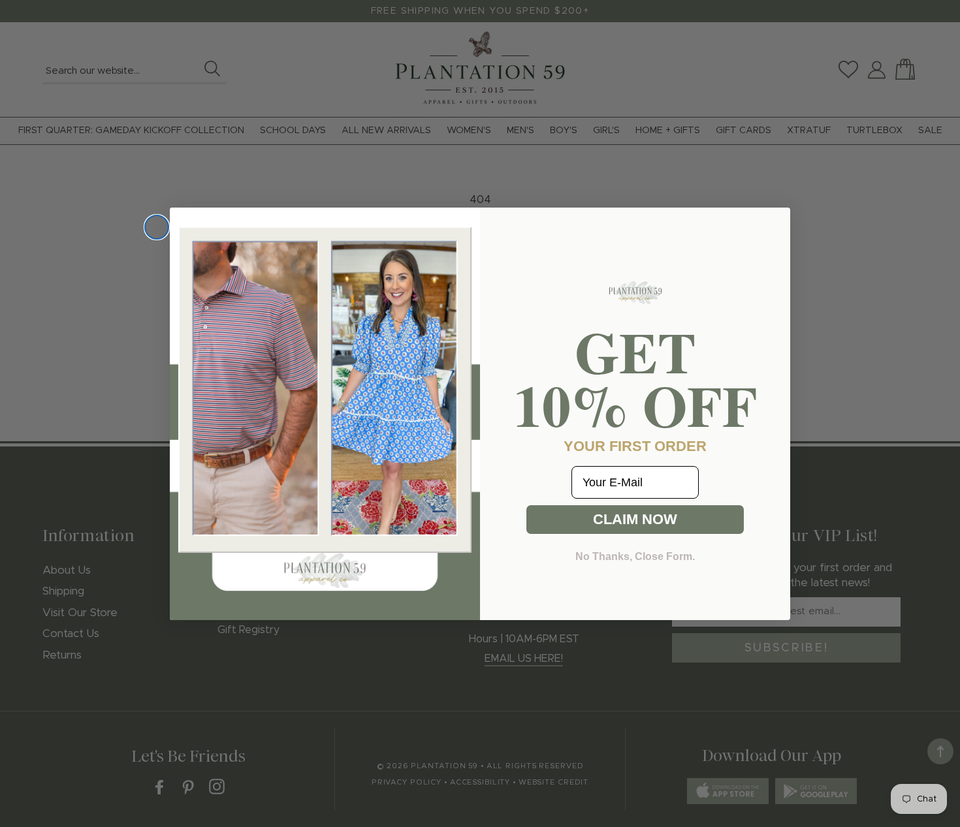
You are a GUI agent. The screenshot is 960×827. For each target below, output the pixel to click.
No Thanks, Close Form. (635, 556)
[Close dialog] (156, 227)
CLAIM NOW (635, 519)
